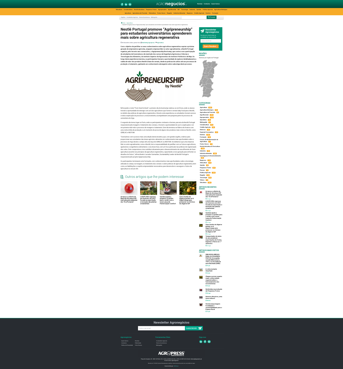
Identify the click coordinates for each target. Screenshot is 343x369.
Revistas (199, 4)
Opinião (198, 9)
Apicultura (128, 13)
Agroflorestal (172, 9)
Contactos (207, 4)
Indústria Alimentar (179, 13)
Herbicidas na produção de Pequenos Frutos (214, 290)
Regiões (123, 17)
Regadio (169, 13)
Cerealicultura (128, 9)
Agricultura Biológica (220, 9)
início (123, 23)
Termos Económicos (144, 17)
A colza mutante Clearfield (211, 270)
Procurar (212, 17)
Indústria (192, 9)
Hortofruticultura (139, 9)
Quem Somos (215, 4)
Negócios (190, 13)
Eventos (208, 13)
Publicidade (138, 343)
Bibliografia (154, 17)
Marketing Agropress (148, 42)
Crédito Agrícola (199, 13)
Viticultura (119, 9)
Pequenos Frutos (151, 9)
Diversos (203, 129)
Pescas (202, 170)
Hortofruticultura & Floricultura (210, 146)
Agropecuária (162, 9)
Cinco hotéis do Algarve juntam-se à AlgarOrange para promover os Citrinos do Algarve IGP (187, 200)
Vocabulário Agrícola (132, 17)
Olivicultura (152, 13)
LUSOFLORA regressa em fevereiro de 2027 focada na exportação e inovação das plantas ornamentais (148, 200)
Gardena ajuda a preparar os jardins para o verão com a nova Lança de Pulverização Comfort (168, 200)
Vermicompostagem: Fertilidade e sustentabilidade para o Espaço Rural (214, 306)
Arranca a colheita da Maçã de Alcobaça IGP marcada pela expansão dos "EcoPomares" (129, 199)
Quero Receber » (211, 46)
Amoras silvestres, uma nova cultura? (214, 297)
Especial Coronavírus (207, 132)
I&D (178, 9)
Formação (215, 13)
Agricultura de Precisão (140, 13)
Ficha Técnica (138, 345)
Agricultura (130, 23)
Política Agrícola (208, 9)
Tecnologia (184, 9)
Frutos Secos (161, 13)
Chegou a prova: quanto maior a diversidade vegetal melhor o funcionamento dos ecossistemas (214, 279)
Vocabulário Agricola (161, 341)
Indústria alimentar (206, 153)
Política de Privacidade (127, 345)
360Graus (176, 366)
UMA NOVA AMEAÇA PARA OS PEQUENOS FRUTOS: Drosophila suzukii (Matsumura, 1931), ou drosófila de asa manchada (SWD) (213, 259)
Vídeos (202, 180)
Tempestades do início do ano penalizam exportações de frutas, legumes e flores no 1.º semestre (214, 239)
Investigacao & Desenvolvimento (210, 156)
